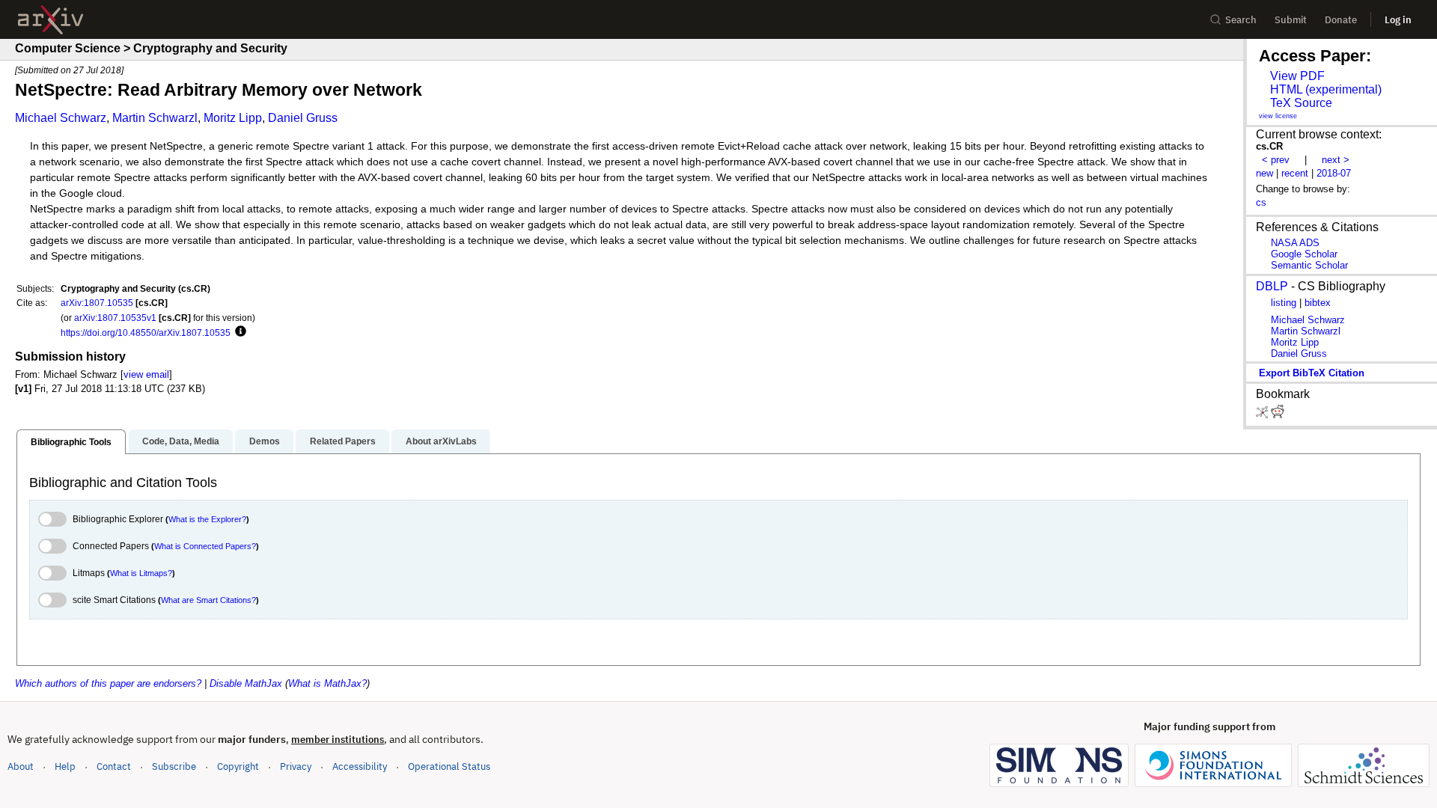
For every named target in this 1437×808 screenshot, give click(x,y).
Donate (1341, 19)
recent (1294, 173)
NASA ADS (1295, 242)
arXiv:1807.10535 (97, 302)
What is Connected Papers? (205, 546)
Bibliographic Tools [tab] (71, 442)
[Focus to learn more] (238, 332)
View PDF (1297, 76)
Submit (1291, 19)
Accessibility (359, 766)
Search (1241, 19)
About (20, 766)
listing (1283, 302)
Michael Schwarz (60, 117)
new (1264, 173)
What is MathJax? (327, 683)
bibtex (1318, 302)
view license (1278, 116)
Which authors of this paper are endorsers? (108, 683)
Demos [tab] (264, 441)
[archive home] (50, 19)
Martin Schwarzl (155, 117)
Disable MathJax (246, 683)
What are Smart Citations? (208, 600)
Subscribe (174, 766)
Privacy (295, 766)
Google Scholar (1304, 254)
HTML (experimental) (1326, 89)
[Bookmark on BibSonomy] (1263, 414)
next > (1335, 159)
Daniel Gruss (303, 117)
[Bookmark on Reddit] (1277, 414)
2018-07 (1334, 173)
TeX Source (1301, 103)
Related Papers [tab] (343, 441)
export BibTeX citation (1311, 373)
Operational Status (449, 766)
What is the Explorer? (207, 519)
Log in (1398, 19)
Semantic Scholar (1309, 265)
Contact (114, 766)
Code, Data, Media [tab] (180, 441)
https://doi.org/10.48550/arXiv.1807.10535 (146, 332)
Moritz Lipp (233, 117)
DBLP (1272, 286)
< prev (1276, 159)
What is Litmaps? (141, 573)
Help (65, 766)
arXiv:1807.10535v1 (115, 317)
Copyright (238, 766)
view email (146, 374)
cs (1261, 202)
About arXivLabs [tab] (441, 441)
